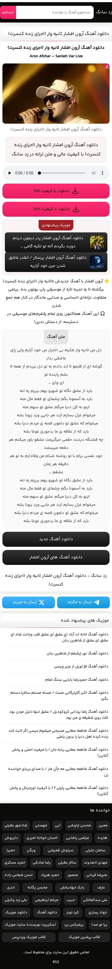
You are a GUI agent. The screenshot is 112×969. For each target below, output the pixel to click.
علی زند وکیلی (16, 900)
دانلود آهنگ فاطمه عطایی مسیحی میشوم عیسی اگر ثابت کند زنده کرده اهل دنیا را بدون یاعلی (58, 734)
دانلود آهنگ (47, 913)
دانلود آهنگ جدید (56, 539)
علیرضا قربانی (96, 875)
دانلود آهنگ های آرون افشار (56, 557)
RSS (56, 962)
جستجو (8, 12)
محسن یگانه (37, 888)
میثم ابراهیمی (46, 900)
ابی (57, 826)
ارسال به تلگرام (80, 602)
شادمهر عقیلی (15, 826)
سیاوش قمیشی (61, 850)
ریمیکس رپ (73, 925)
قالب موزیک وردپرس (29, 937)
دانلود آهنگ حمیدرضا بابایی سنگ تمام (76, 680)
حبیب (70, 900)
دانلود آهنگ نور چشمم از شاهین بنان (77, 654)
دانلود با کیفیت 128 (52, 191)
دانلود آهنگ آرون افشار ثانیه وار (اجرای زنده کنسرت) (58, 33)
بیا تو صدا (99, 925)
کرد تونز (72, 913)
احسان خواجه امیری (42, 838)
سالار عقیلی (67, 863)
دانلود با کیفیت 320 (51, 209)
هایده (102, 838)
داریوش (11, 838)
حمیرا (11, 850)
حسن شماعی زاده (19, 875)
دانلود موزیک (16, 913)
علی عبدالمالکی (95, 900)
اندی (11, 888)
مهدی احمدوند (96, 863)
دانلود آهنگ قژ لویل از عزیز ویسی (81, 667)
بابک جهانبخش (72, 888)
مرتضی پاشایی (77, 838)
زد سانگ (104, 12)
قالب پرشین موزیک (84, 937)
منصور (72, 875)
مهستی (41, 826)
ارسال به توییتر (25, 602)
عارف (101, 888)
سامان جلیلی (95, 850)
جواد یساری (97, 913)
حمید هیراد (50, 875)
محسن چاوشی (79, 826)
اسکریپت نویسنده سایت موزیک (30, 925)
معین (103, 826)
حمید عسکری (14, 863)
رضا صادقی (42, 863)
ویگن (31, 850)
